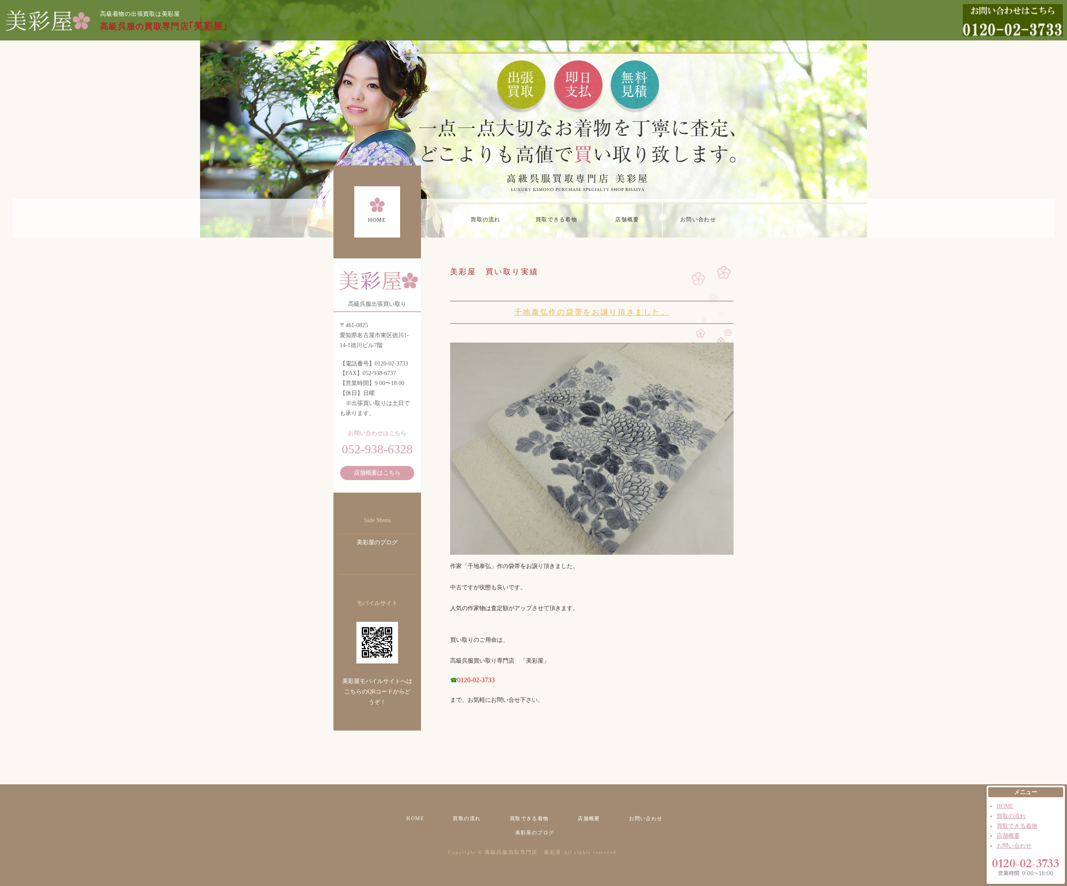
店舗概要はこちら (377, 473)
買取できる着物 (556, 219)
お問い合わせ (698, 219)
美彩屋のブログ (377, 542)
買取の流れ (486, 219)
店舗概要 (627, 219)
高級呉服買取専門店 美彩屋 (523, 852)
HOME (377, 220)
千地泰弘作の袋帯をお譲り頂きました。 (592, 312)
